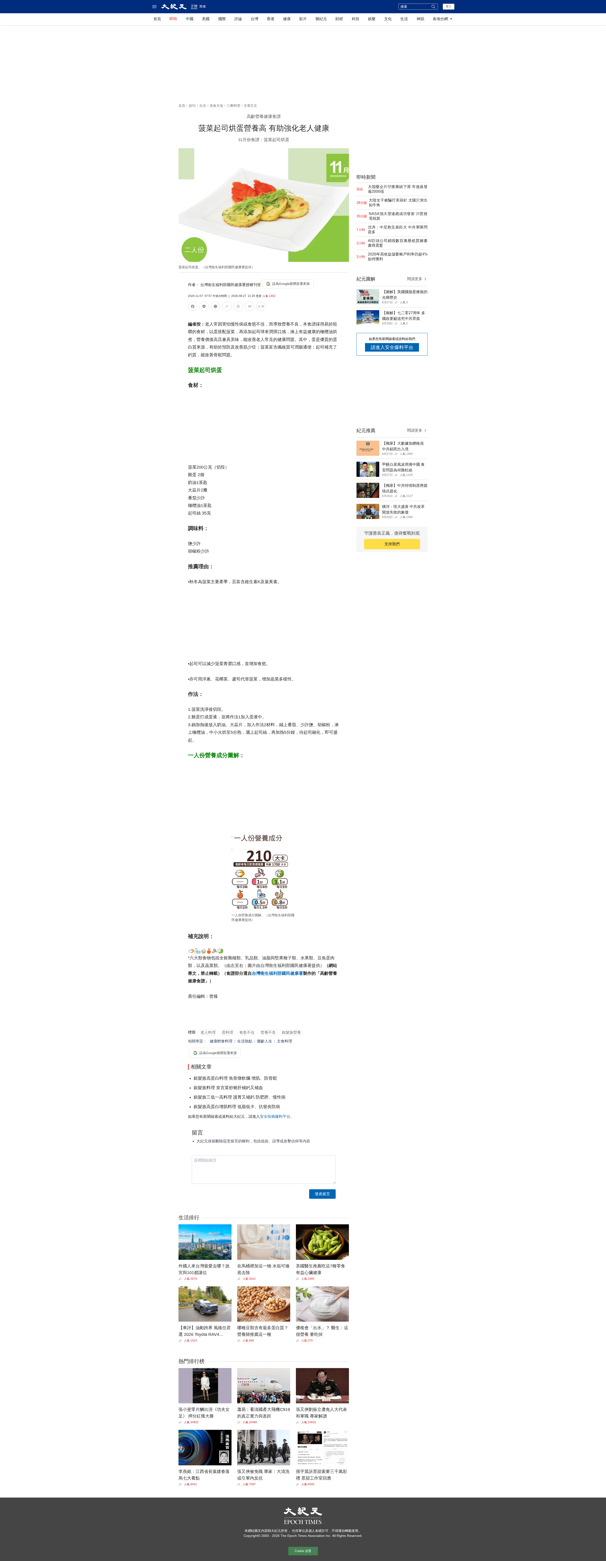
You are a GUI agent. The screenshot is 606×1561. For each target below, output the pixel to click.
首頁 (157, 19)
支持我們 (392, 544)
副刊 (192, 105)
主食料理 (284, 1041)
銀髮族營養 (291, 1032)
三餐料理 (233, 105)
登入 (448, 6)
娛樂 (371, 19)
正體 (194, 6)
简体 (202, 6)
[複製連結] (227, 306)
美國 (205, 19)
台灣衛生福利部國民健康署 (277, 973)
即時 (173, 19)
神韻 (420, 19)
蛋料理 (227, 1032)
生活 (404, 19)
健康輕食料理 (221, 1041)
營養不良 (268, 1032)
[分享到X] (215, 307)
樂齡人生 (264, 1041)
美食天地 (216, 105)
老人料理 (208, 1032)
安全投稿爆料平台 (275, 1116)
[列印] (238, 307)
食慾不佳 (246, 1032)
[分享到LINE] (204, 307)
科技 (355, 19)
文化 (388, 19)
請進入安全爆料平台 (392, 347)
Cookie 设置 (303, 1551)
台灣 (254, 19)
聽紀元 (321, 19)
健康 (287, 19)
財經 (339, 19)
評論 (238, 19)
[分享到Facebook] (192, 307)
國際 (222, 19)
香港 (270, 19)
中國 (189, 19)
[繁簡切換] (261, 307)
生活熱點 (244, 1041)
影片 (303, 19)
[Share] (181, 1279)
